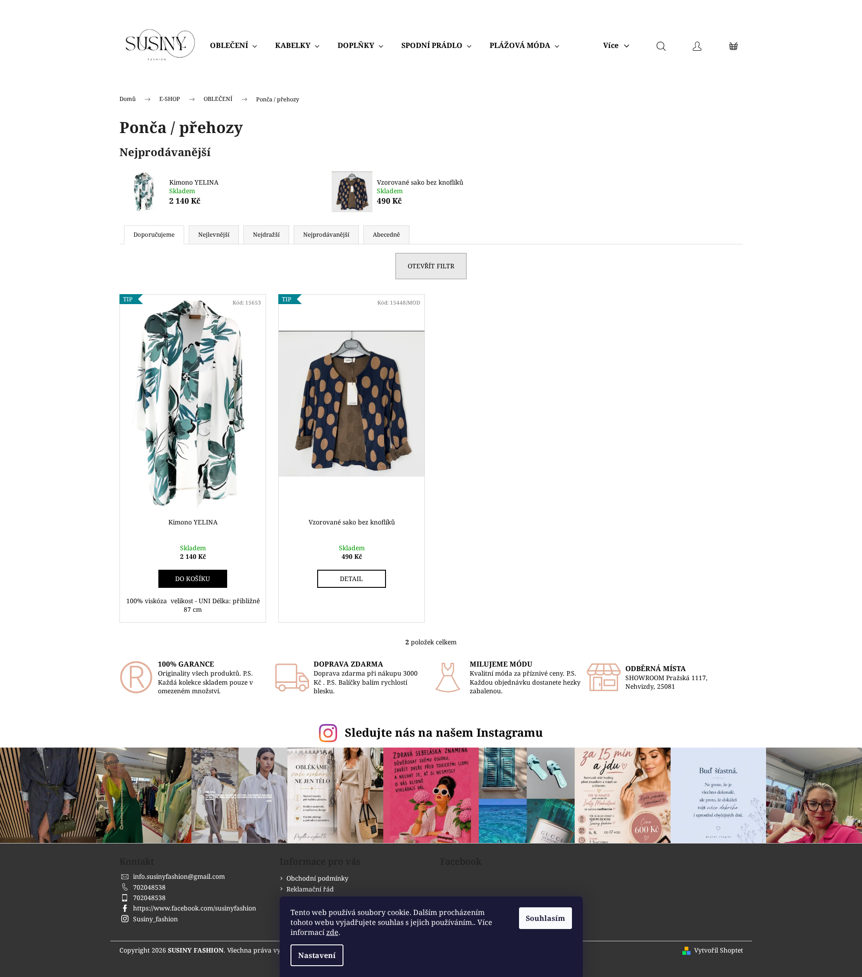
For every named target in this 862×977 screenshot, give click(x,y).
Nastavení (317, 955)
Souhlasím (545, 918)
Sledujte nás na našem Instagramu (444, 732)
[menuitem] (233, 45)
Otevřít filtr (431, 266)
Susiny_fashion (155, 919)
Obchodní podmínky (317, 878)
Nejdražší (266, 234)
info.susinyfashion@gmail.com (179, 876)
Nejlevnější (213, 234)
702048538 (149, 887)
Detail (351, 578)
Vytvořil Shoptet (718, 950)
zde (332, 932)
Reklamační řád (310, 889)
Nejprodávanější (326, 234)
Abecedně (386, 234)
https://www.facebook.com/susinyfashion (194, 908)
